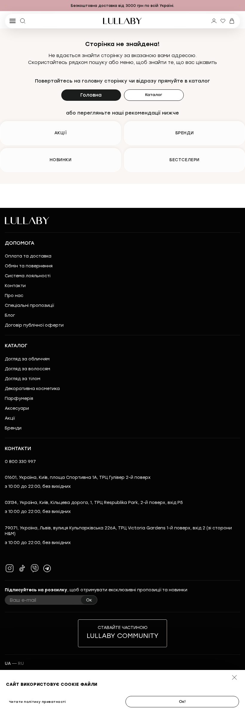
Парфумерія (19, 398)
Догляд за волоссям (27, 368)
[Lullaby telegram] (47, 568)
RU (21, 663)
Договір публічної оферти (34, 325)
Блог (10, 315)
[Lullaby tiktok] (22, 568)
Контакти (15, 285)
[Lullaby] (122, 21)
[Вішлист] (223, 21)
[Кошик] (231, 21)
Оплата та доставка (28, 256)
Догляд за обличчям (27, 359)
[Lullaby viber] (34, 568)
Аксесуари (17, 408)
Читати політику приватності (37, 702)
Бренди (13, 428)
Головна (91, 95)
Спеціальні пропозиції (29, 305)
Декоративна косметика (32, 388)
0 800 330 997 (20, 461)
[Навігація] (6, 6)
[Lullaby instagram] (9, 568)
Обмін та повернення (29, 266)
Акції (10, 418)
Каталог (153, 94)
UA (8, 663)
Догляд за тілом (22, 378)
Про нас (14, 295)
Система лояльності (27, 275)
